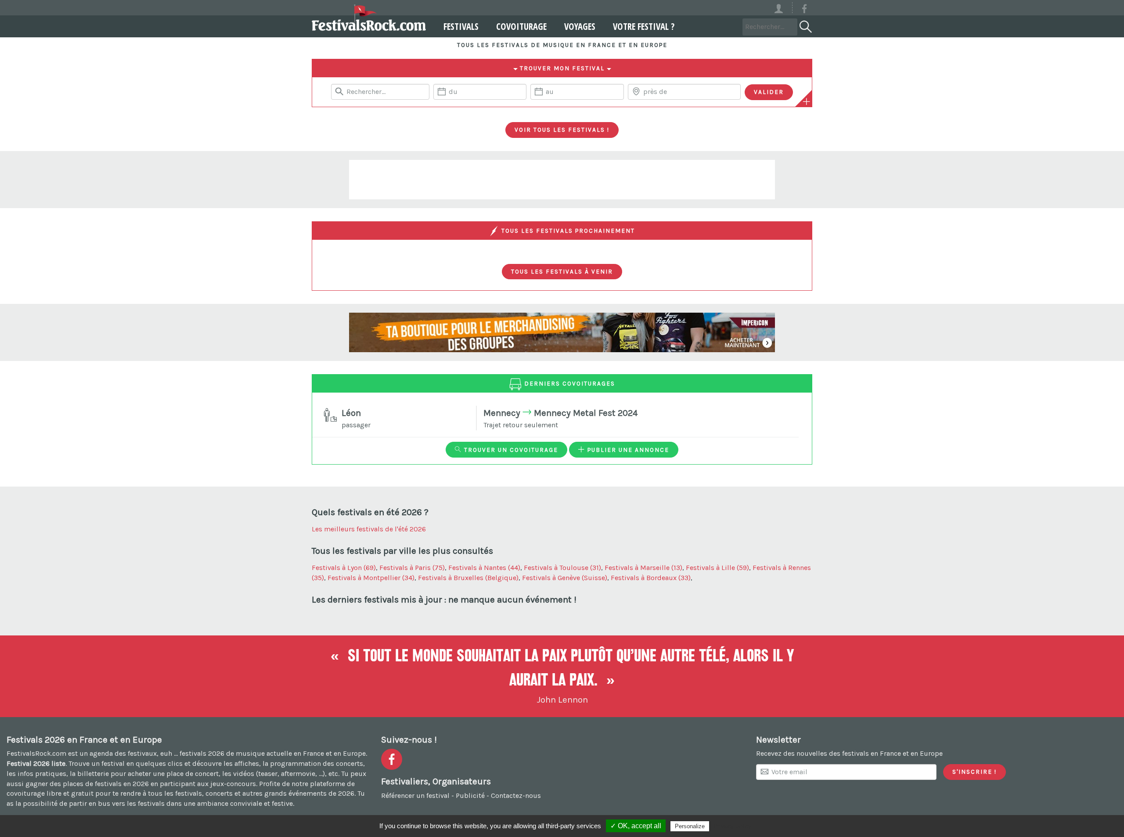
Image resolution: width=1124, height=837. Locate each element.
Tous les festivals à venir (562, 271)
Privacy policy (732, 826)
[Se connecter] (783, 7)
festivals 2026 (202, 753)
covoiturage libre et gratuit (50, 793)
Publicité (470, 795)
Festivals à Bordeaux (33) (651, 578)
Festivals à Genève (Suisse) (564, 578)
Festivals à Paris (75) (412, 567)
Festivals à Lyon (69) (344, 567)
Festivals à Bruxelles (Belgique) (468, 578)
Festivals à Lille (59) (717, 567)
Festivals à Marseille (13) (643, 567)
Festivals (461, 26)
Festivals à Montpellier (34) (371, 578)
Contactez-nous (516, 795)
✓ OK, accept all (635, 826)
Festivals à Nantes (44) (484, 567)
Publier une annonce (627, 449)
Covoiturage (521, 26)
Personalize (690, 826)
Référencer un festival (415, 795)
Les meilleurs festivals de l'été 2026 (369, 529)
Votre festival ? (643, 26)
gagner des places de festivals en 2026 (87, 783)
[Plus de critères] (806, 101)
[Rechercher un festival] (804, 25)
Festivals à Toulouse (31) (562, 567)
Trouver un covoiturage (510, 449)
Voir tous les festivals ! (562, 129)
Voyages (579, 26)
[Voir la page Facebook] (804, 10)
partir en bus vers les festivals (117, 803)
